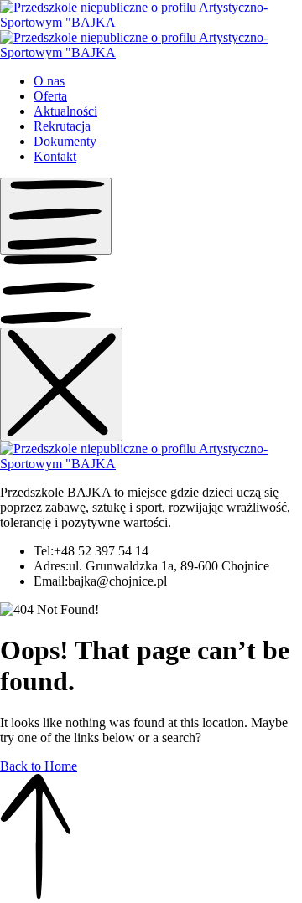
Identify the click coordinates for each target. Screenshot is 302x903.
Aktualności (65, 111)
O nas (49, 81)
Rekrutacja (62, 126)
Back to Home (38, 766)
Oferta (50, 96)
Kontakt (55, 156)
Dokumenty (65, 141)
